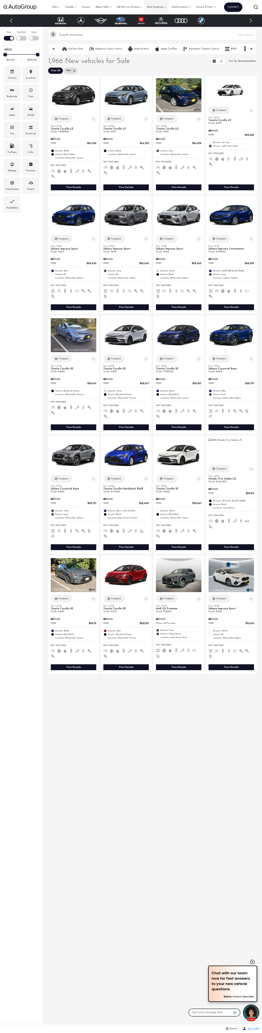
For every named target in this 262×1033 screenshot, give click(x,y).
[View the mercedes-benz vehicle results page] (61, 20)
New (9, 32)
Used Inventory (179, 7)
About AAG (102, 7)
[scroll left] (53, 48)
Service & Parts (204, 7)
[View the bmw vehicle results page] (181, 20)
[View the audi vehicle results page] (161, 21)
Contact (233, 7)
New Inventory (155, 7)
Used (33, 32)
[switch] (9, 35)
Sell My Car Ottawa (128, 7)
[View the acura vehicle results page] (141, 20)
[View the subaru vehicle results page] (101, 20)
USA (54, 7)
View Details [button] (73, 187)
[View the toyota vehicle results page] (121, 20)
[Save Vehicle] (93, 119)
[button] (256, 7)
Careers (86, 7)
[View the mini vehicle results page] (81, 20)
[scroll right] (251, 48)
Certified (21, 32)
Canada (69, 7)
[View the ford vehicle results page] (201, 21)
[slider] (5, 54)
